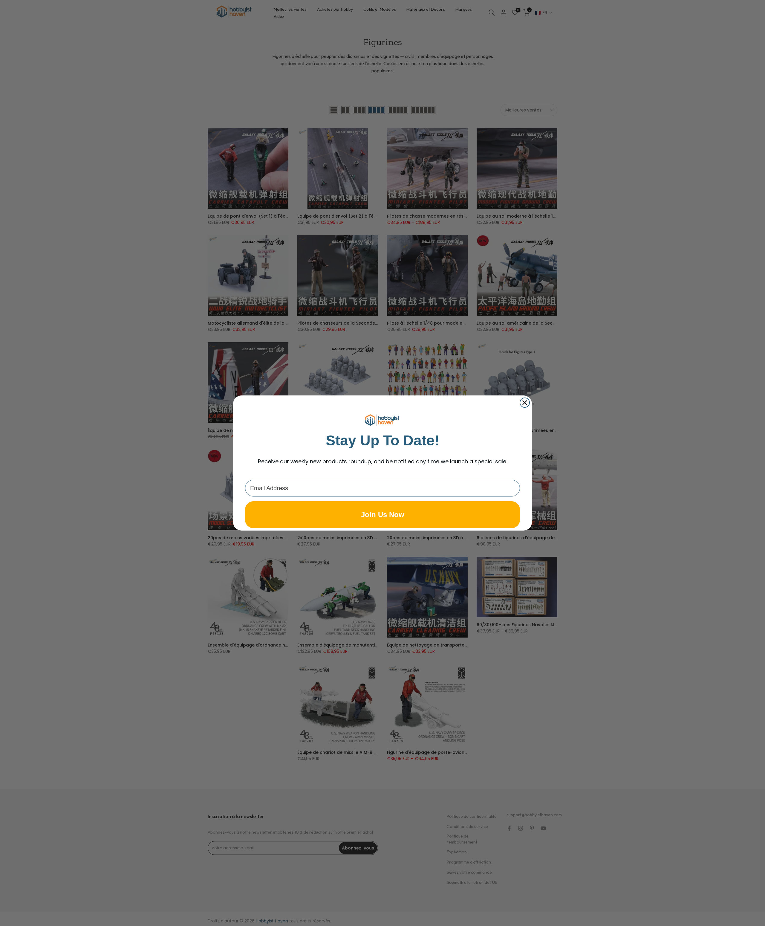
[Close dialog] (525, 402)
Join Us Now (382, 515)
